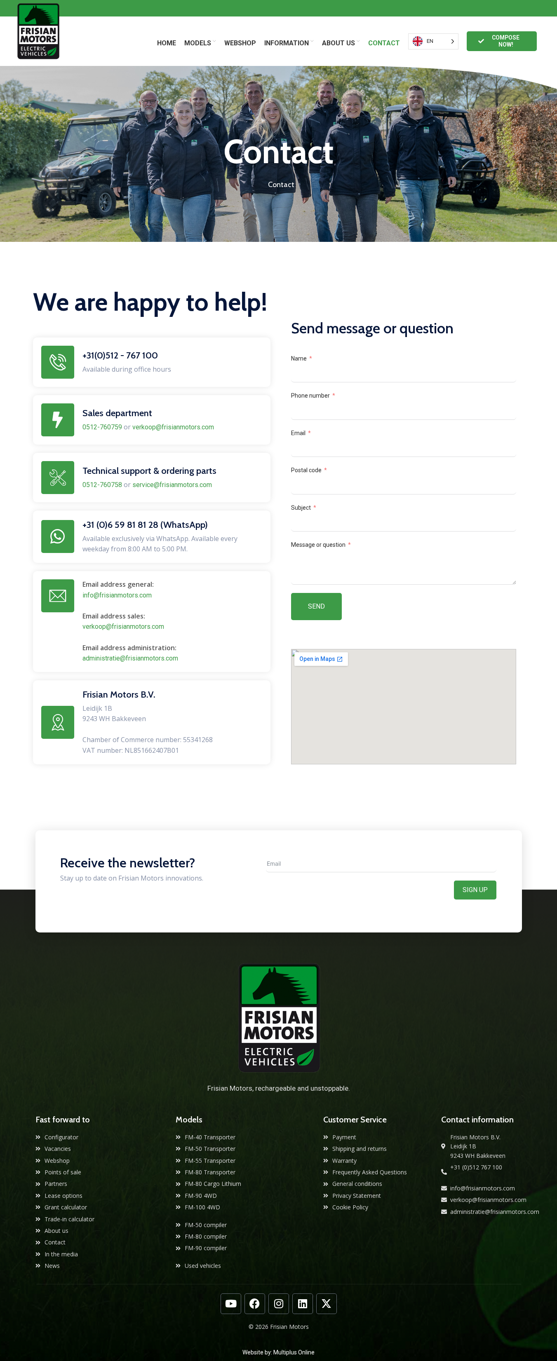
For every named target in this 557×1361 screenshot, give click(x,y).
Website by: (257, 1352)
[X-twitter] (326, 1303)
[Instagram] (278, 1303)
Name (299, 358)
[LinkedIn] (302, 1303)
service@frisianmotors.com (172, 485)
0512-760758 (102, 485)
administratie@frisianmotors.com (130, 658)
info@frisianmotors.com (117, 595)
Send (316, 606)
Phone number (310, 395)
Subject (301, 507)
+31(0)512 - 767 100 (120, 355)
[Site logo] (38, 40)
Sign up (475, 890)
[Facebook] (254, 1303)
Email (298, 433)
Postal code (306, 470)
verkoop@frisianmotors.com (173, 427)
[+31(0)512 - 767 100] (57, 362)
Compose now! (505, 41)
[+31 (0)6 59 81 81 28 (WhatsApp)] (57, 536)
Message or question (318, 544)
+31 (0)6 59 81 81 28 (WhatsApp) (145, 524)
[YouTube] (231, 1303)
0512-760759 (102, 427)
